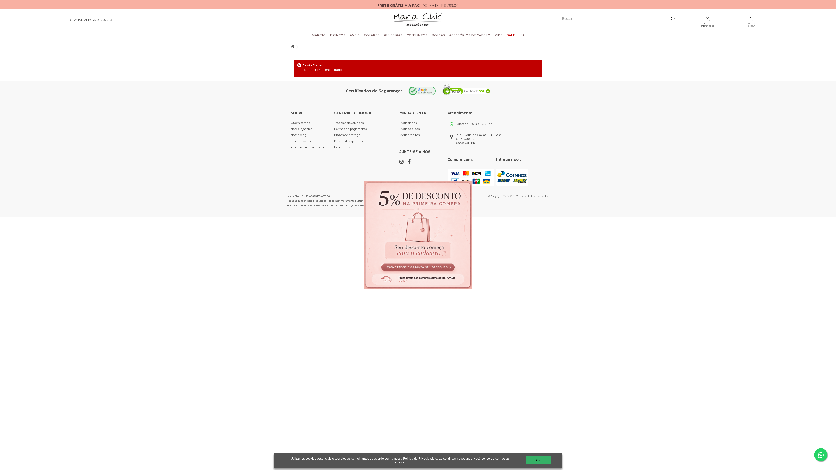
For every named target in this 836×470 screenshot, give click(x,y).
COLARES (371, 35)
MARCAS (319, 35)
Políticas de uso (302, 141)
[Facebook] (409, 161)
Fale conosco (343, 147)
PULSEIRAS (393, 35)
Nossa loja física (301, 129)
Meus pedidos (409, 129)
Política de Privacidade (419, 458)
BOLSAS (438, 35)
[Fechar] (468, 184)
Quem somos (300, 122)
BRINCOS (337, 35)
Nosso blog (299, 135)
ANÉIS (355, 35)
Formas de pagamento (350, 129)
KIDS (498, 35)
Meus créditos (409, 135)
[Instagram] (401, 162)
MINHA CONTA (412, 113)
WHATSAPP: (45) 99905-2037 (94, 20)
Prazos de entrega (347, 135)
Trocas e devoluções (349, 122)
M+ (521, 35)
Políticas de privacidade (308, 147)
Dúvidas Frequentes (348, 141)
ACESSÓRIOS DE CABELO (469, 35)
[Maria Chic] (418, 19)
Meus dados (408, 122)
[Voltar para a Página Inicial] (292, 47)
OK (538, 460)
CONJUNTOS (417, 35)
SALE (511, 35)
